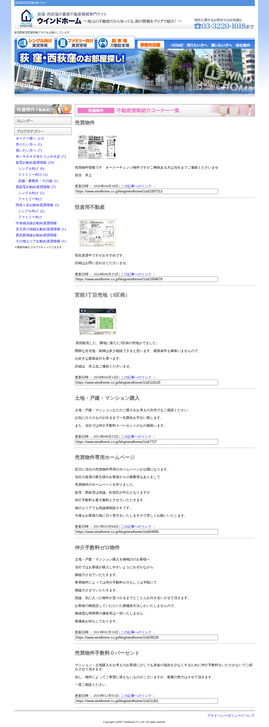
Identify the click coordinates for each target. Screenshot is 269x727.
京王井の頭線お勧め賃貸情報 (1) (41, 229)
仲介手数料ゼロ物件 (97, 547)
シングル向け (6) (30, 168)
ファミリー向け (30, 199)
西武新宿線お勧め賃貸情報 (37, 235)
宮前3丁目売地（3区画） (102, 295)
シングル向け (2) (30, 211)
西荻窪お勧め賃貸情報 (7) (35, 187)
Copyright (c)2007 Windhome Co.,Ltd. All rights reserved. (134, 721)
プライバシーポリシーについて (231, 716)
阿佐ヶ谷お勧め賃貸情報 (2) (37, 205)
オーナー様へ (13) (30, 138)
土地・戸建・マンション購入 (107, 398)
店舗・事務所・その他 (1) (37, 181)
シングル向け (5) (30, 193)
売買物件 (85, 122)
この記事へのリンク (136, 186)
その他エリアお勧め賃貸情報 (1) (41, 241)
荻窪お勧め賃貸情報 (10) (35, 162)
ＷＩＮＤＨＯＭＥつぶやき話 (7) (41, 156)
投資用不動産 (90, 207)
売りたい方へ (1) (29, 144)
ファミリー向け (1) (32, 175)
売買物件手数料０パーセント (107, 653)
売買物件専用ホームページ (105, 457)
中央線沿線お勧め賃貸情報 (37, 223)
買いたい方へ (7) (29, 150)
